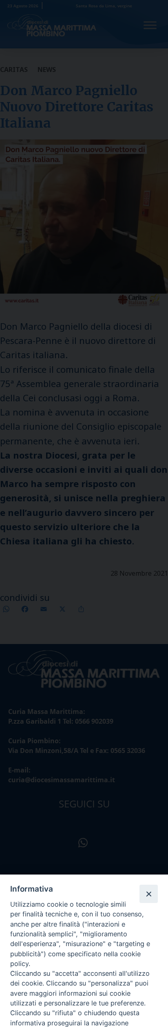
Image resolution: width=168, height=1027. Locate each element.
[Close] (148, 894)
